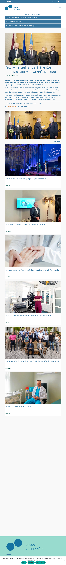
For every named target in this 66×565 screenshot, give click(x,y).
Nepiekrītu (31, 562)
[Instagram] (8, 1)
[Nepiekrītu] (64, 561)
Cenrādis (8, 554)
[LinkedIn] (10, 1)
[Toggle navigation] (60, 7)
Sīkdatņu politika (40, 562)
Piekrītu (24, 562)
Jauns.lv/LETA (12, 106)
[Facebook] (5, 1)
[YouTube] (12, 1)
